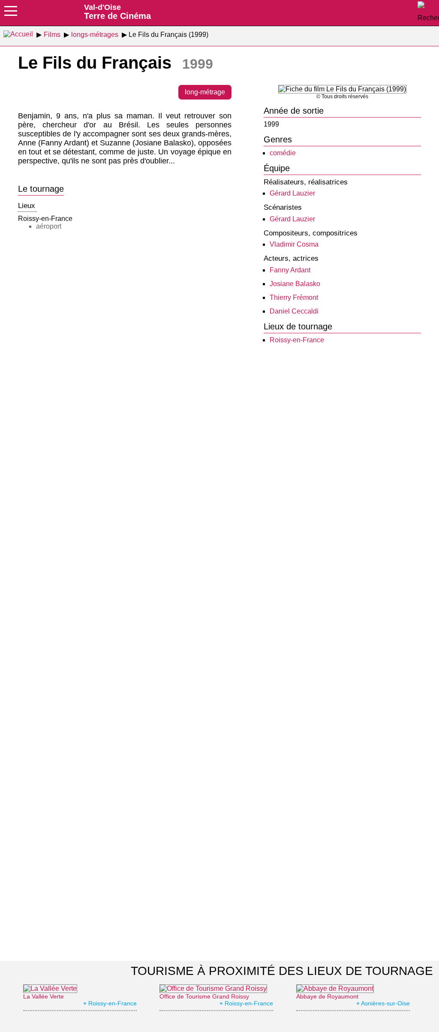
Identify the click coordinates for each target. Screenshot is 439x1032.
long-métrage (205, 92)
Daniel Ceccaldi (294, 311)
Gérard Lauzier (292, 193)
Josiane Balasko (295, 283)
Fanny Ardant (290, 270)
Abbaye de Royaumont (327, 996)
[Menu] (10, 13)
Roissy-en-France (297, 340)
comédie (283, 153)
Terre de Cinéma (117, 11)
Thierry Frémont (294, 297)
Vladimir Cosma (294, 244)
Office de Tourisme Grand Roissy (204, 996)
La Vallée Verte (43, 996)
